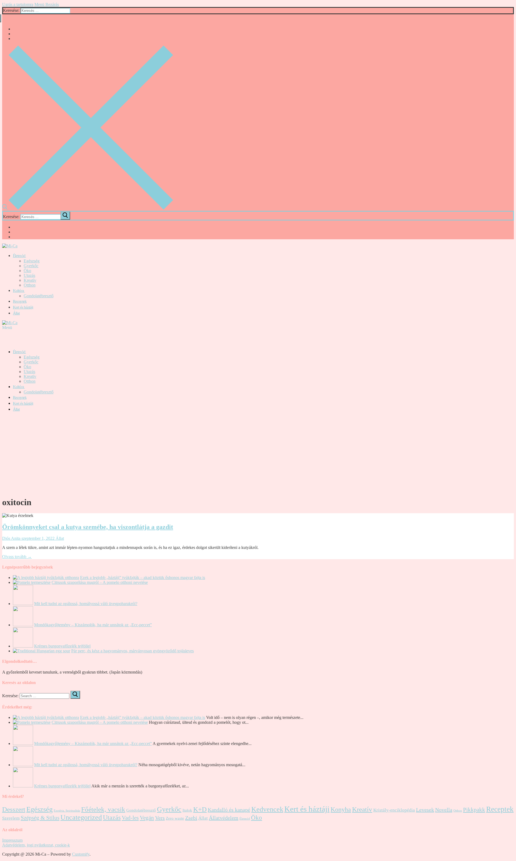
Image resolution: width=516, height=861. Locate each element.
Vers (160, 818)
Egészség (39, 809)
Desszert (13, 809)
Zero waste (175, 818)
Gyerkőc (169, 809)
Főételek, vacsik (103, 809)
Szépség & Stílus (40, 818)
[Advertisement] (258, 454)
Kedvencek (267, 809)
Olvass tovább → (17, 556)
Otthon (457, 810)
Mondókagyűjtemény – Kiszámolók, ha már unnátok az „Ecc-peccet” (93, 625)
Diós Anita (11, 538)
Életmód (244, 818)
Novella (443, 810)
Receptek (500, 809)
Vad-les (130, 818)
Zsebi (191, 818)
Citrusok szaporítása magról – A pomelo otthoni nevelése (100, 582)
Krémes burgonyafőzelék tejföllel (62, 646)
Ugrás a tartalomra (17, 4)
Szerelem (11, 818)
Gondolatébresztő (141, 810)
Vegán (147, 818)
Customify (80, 854)
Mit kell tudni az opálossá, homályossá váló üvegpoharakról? (85, 603)
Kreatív (362, 809)
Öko (256, 817)
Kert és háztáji (306, 809)
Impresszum (12, 840)
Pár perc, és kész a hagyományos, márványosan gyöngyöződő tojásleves (132, 651)
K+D (200, 809)
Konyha (341, 809)
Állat (59, 538)
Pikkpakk (474, 809)
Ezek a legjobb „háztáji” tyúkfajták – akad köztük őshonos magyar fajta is (142, 577)
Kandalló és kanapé (229, 810)
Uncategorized (81, 817)
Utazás (112, 817)
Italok (187, 810)
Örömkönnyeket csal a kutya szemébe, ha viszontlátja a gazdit (87, 526)
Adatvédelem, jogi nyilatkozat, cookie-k (36, 845)
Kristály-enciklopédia (394, 810)
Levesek (425, 810)
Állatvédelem (223, 818)
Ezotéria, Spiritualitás (67, 810)
